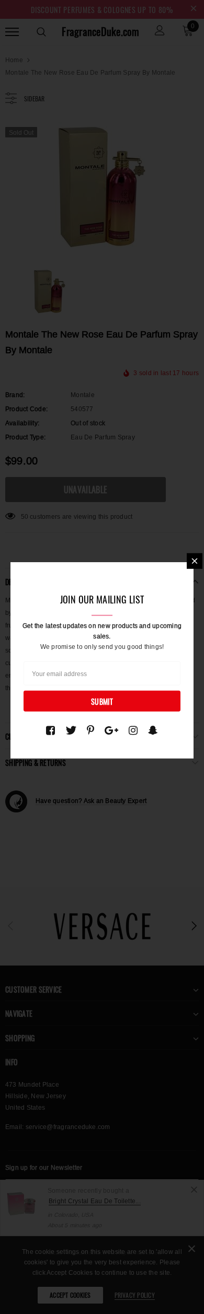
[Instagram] (133, 730)
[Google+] (111, 730)
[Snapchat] (153, 730)
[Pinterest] (90, 730)
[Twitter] (70, 730)
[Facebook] (50, 730)
